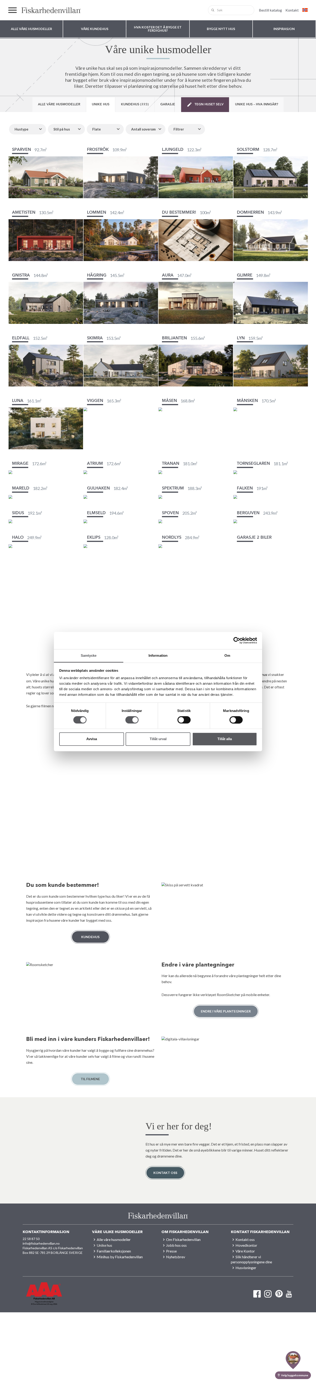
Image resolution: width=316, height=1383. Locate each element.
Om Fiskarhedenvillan (183, 1239)
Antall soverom (143, 129)
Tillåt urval (158, 739)
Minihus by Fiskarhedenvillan (120, 1257)
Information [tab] (158, 655)
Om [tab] (227, 655)
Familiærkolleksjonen (114, 1251)
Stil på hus (61, 129)
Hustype (21, 129)
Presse (171, 1251)
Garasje (167, 104)
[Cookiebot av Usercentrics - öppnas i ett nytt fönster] (237, 640)
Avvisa (91, 739)
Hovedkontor (246, 1245)
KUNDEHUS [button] (90, 937)
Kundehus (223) (135, 104)
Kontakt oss (165, 1173)
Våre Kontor (245, 1251)
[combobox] (231, 10)
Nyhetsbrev (175, 1257)
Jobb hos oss (176, 1245)
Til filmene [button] (90, 1079)
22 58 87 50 (31, 1239)
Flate (96, 129)
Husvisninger (245, 1267)
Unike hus (100, 104)
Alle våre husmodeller (59, 104)
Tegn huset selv (209, 104)
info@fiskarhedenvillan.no (41, 1243)
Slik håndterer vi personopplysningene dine (251, 1259)
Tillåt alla (224, 739)
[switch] (132, 719)
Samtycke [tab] (89, 655)
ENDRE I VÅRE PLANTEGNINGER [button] (226, 1011)
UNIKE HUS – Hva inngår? (256, 104)
